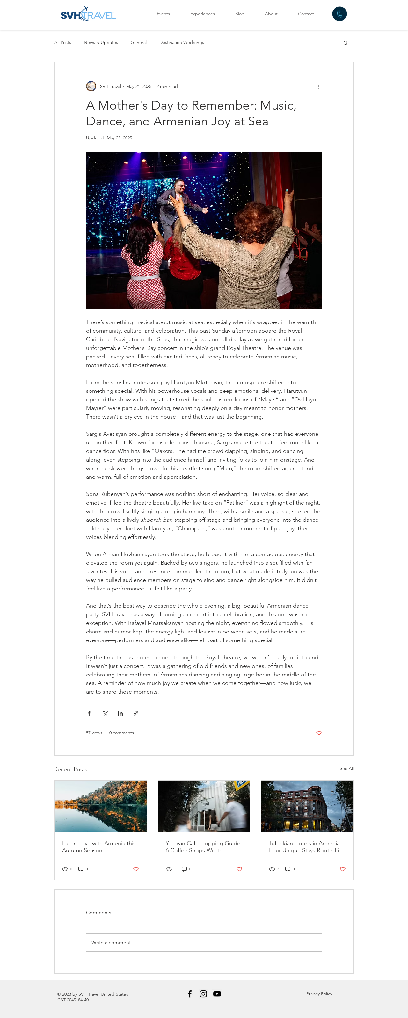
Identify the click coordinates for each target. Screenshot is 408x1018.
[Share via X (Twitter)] (105, 713)
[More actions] (318, 86)
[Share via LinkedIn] (120, 713)
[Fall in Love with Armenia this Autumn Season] (101, 806)
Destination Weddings (181, 42)
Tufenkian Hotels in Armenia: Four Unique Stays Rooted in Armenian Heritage (305, 847)
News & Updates (101, 42)
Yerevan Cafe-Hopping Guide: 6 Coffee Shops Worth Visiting (204, 847)
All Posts (62, 42)
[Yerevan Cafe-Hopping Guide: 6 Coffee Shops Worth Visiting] (204, 806)
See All (347, 768)
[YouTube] (217, 994)
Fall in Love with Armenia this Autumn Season (99, 847)
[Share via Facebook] (89, 713)
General (139, 42)
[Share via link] (136, 713)
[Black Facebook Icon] (189, 994)
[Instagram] (203, 994)
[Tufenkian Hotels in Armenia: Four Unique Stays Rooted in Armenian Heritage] (307, 806)
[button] (346, 42)
